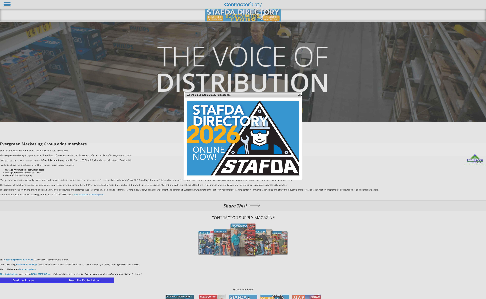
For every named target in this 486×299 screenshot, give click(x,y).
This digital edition (9, 274)
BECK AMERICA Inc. (41, 274)
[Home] (243, 6)
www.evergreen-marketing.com (89, 194)
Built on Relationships (26, 264)
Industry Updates (27, 269)
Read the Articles (23, 280)
